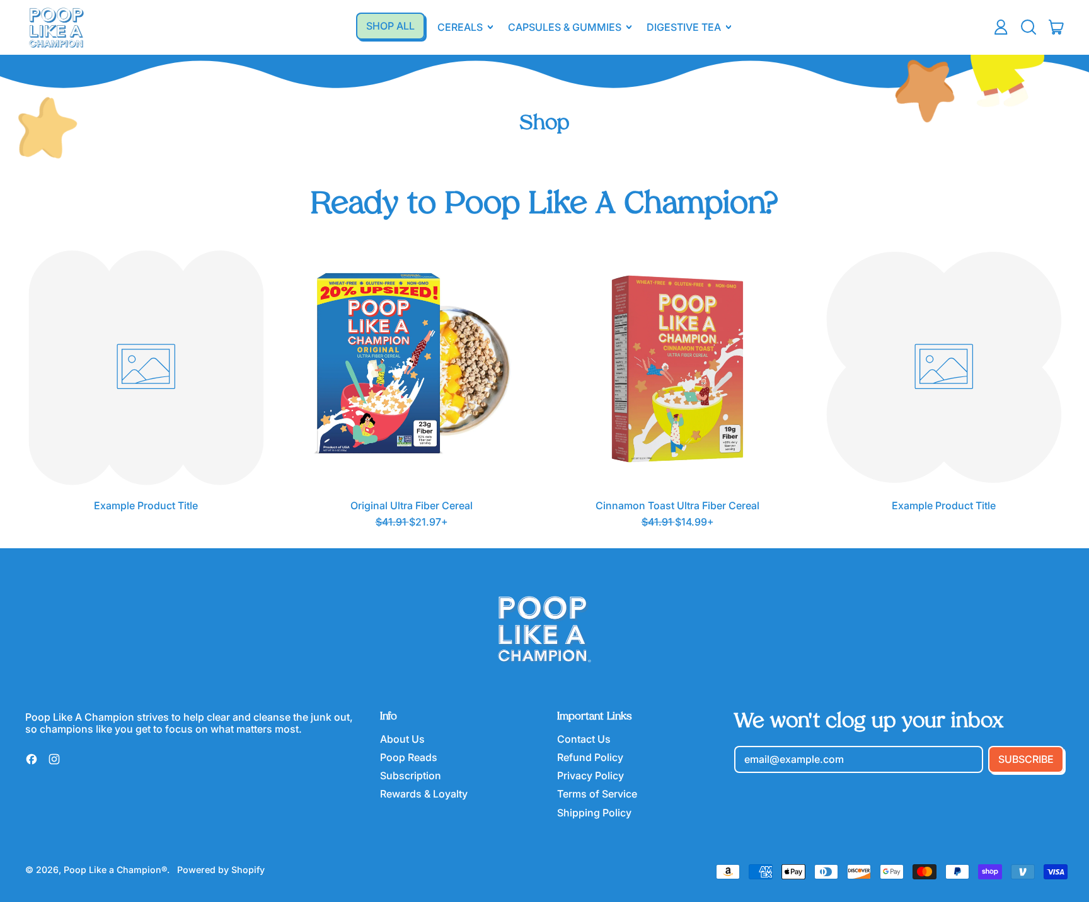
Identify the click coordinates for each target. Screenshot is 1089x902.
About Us (402, 739)
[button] (1028, 27)
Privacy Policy (590, 775)
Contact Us (584, 739)
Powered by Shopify (221, 869)
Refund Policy (590, 757)
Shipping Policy (594, 812)
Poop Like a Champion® (115, 869)
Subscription (410, 775)
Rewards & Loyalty (424, 793)
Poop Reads (408, 757)
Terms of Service (597, 793)
